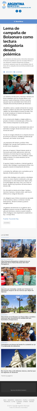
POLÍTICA (25, 400)
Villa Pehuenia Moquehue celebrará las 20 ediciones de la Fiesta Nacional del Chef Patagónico (15, 262)
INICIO (5, 400)
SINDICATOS (18, 400)
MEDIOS (19, 403)
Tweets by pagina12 (7, 376)
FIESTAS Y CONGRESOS (7, 259)
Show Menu (19, 21)
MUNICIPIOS (4, 315)
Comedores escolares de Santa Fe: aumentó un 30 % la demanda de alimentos (18, 345)
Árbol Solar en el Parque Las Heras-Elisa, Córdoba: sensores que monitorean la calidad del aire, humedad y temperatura (18, 318)
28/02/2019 (9, 72)
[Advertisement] (19, 16)
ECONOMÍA (4, 369)
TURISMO (31, 401)
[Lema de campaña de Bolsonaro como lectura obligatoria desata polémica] (18, 84)
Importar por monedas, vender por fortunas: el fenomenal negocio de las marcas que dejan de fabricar (17, 290)
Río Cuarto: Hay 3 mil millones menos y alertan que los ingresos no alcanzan (18, 371)
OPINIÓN (25, 401)
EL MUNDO (19, 72)
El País (3, 287)
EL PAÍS (13, 401)
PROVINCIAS (7, 401)
